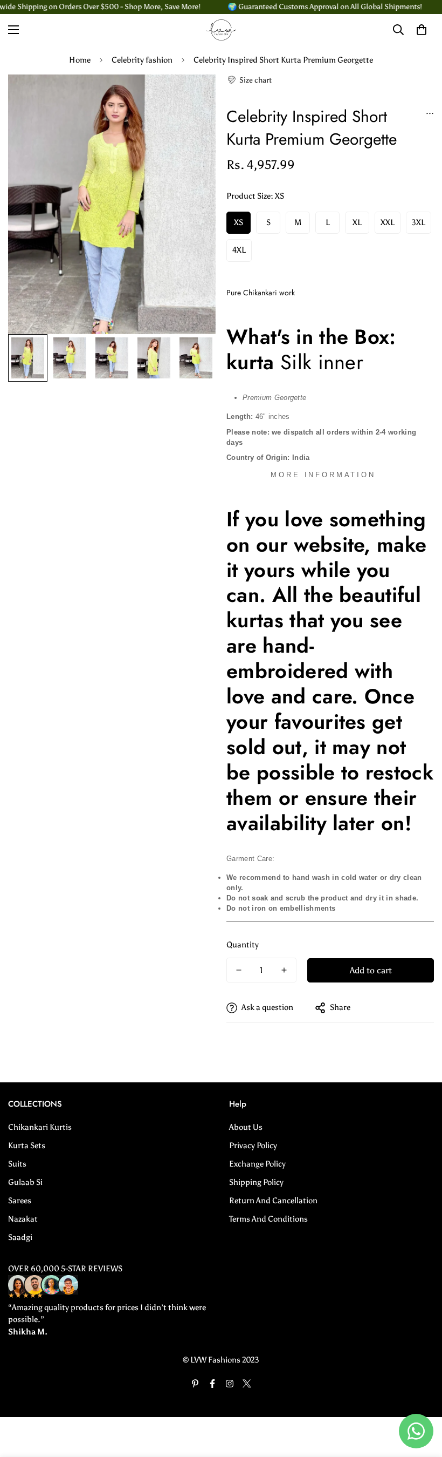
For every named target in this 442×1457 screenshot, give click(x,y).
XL (357, 222)
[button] (249, 80)
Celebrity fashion (142, 60)
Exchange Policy (257, 1164)
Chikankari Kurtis (40, 1127)
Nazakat (23, 1219)
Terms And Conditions (268, 1219)
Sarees (19, 1200)
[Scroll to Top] (421, 1398)
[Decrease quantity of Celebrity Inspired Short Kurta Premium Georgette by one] (239, 970)
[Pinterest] (195, 1383)
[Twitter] (246, 1383)
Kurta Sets (26, 1145)
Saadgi (20, 1237)
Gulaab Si (25, 1182)
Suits (17, 1164)
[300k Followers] (212, 1383)
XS (238, 222)
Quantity (242, 945)
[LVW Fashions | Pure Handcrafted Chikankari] (221, 30)
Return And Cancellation (273, 1200)
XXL (388, 222)
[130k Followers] (229, 1383)
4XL (239, 250)
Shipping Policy (256, 1182)
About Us (246, 1127)
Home (80, 60)
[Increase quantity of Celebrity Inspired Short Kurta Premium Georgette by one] (284, 970)
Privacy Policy (253, 1145)
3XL (418, 222)
